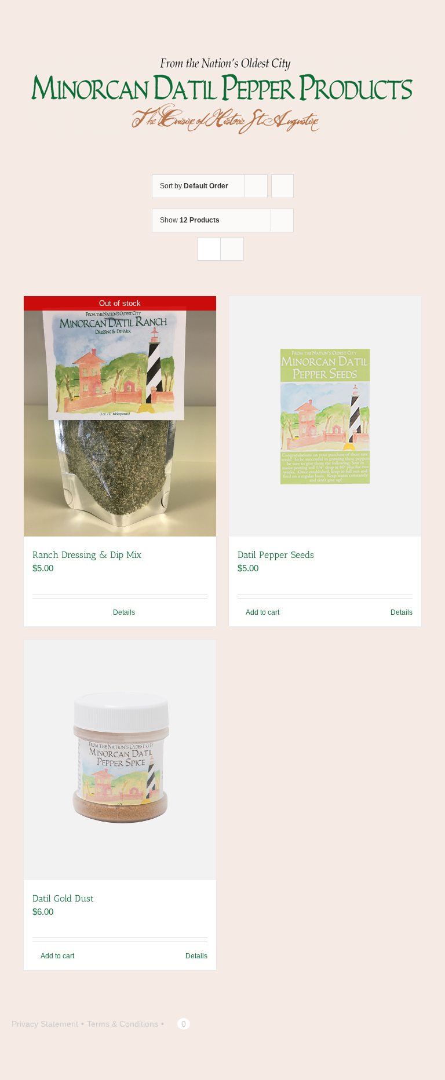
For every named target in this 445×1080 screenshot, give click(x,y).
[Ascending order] (282, 186)
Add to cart (262, 612)
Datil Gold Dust (63, 898)
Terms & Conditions (122, 1023)
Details (124, 612)
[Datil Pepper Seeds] (325, 416)
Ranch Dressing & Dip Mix (86, 554)
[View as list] (232, 249)
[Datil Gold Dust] (120, 760)
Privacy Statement (45, 1023)
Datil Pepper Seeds (276, 554)
